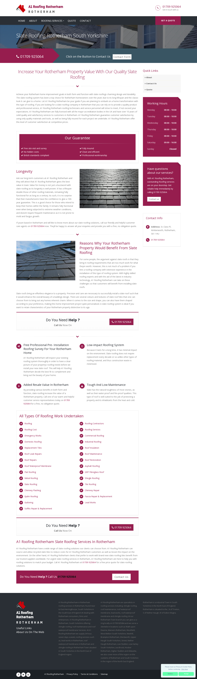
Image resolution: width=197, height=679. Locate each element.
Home (21, 20)
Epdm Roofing (31, 496)
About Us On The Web (30, 632)
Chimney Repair (92, 490)
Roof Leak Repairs (33, 453)
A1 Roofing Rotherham (54, 674)
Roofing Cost (31, 429)
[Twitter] (23, 674)
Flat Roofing (30, 472)
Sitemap (104, 674)
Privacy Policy (72, 674)
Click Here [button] (184, 669)
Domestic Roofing (33, 441)
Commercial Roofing (94, 435)
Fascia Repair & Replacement (98, 496)
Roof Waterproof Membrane (38, 466)
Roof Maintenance (93, 453)
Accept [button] (186, 674)
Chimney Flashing (33, 490)
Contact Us (121, 577)
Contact (85, 20)
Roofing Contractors (94, 423)
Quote (72, 20)
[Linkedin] (28, 674)
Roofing (28, 423)
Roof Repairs (31, 460)
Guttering (29, 502)
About (33, 20)
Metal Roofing (31, 478)
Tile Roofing (90, 484)
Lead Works (90, 502)
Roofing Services (51, 20)
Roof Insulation (92, 447)
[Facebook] (18, 674)
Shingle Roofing (92, 478)
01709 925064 (172, 7)
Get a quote (168, 20)
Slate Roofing (31, 484)
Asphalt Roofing (92, 466)
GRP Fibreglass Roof (94, 472)
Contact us (154, 199)
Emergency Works (33, 435)
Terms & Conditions (89, 674)
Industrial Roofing (93, 441)
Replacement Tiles (33, 447)
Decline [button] (170, 674)
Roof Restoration (93, 460)
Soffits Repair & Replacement (38, 508)
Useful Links (24, 628)
